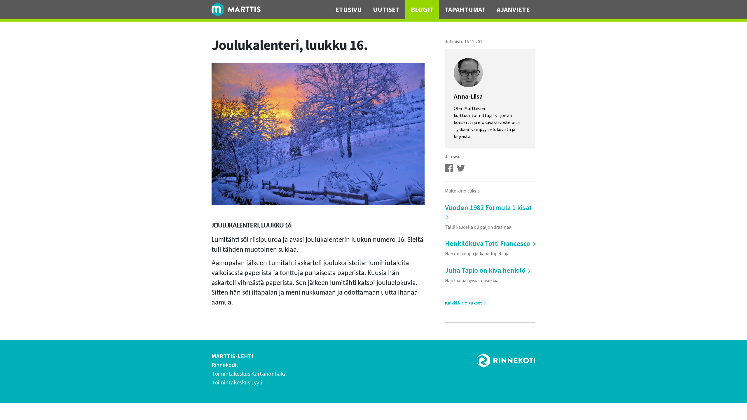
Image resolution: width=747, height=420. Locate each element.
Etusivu (348, 9)
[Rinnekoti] (506, 360)
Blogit (422, 9)
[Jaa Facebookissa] (449, 168)
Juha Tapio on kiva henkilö (486, 274)
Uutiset (386, 9)
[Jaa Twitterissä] (461, 168)
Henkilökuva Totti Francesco (488, 247)
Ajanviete (513, 9)
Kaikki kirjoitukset (464, 303)
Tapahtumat (465, 9)
